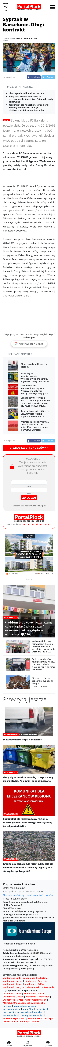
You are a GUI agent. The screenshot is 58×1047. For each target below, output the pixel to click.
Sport (7, 120)
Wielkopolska (38, 1002)
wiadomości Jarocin (34, 993)
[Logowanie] (48, 1043)
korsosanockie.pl (11, 1009)
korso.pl (7, 1006)
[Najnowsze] (27, 1043)
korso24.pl (28, 1009)
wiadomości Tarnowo (28, 1021)
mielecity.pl (42, 1009)
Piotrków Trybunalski (14, 1018)
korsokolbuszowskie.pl (25, 1006)
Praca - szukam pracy (15, 898)
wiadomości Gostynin (36, 981)
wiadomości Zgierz (12, 984)
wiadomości (24, 1002)
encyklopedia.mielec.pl (33, 1012)
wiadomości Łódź (12, 978)
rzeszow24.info (11, 1012)
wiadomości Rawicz (13, 999)
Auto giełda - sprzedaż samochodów (23, 891)
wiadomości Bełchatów (35, 978)
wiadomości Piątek (37, 1018)
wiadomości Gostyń (13, 996)
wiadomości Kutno (12, 981)
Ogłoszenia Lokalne (14, 888)
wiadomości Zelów (34, 984)
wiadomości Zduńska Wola (40, 987)
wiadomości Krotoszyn (37, 996)
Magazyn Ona (10, 1002)
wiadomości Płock (12, 993)
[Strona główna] (9, 1043)
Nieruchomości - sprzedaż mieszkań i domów (28, 895)
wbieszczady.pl (11, 1015)
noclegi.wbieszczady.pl (33, 1015)
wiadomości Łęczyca (13, 987)
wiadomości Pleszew (35, 999)
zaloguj (29, 498)
